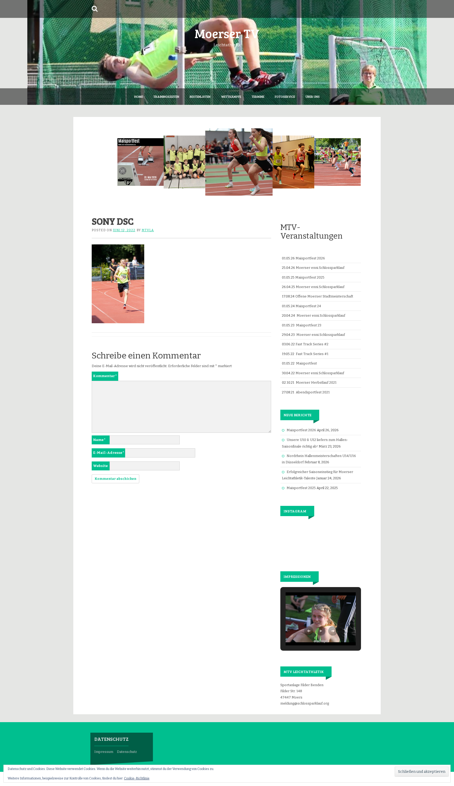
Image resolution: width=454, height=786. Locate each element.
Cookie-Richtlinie (136, 778)
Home (138, 96)
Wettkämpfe (231, 96)
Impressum (103, 752)
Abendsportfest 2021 (313, 392)
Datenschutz (127, 752)
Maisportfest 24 (308, 306)
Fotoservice (285, 96)
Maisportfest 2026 (310, 258)
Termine (258, 96)
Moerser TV (227, 33)
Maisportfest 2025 (309, 277)
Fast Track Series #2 (312, 344)
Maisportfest (306, 363)
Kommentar (105, 376)
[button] (308, 631)
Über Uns (313, 96)
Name (99, 440)
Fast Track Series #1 (312, 354)
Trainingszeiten (166, 96)
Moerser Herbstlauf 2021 (316, 382)
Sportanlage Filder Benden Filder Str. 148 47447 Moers (301, 691)
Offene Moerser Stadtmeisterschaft (324, 296)
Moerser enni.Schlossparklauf (320, 268)
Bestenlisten (200, 96)
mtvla (148, 230)
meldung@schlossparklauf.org (304, 703)
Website (100, 466)
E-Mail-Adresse (108, 453)
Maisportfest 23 (308, 325)
